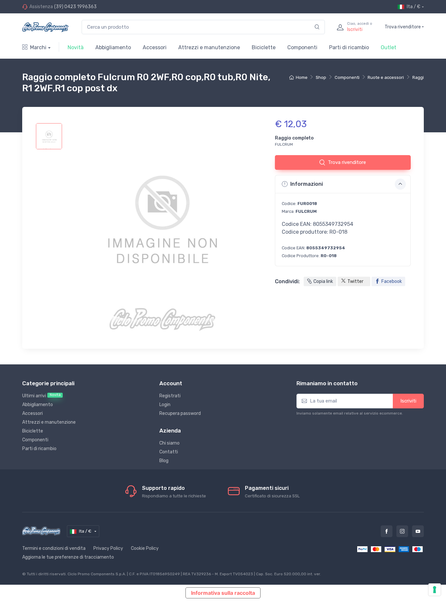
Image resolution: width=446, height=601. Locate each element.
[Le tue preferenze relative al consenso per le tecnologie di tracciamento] (434, 589)
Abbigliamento (113, 47)
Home (301, 77)
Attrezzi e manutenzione (209, 47)
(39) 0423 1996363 (75, 6)
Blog (163, 460)
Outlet (388, 47)
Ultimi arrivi (41, 396)
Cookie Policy (145, 548)
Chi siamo (169, 443)
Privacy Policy (108, 548)
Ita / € (413, 6)
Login (164, 404)
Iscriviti (408, 401)
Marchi (38, 47)
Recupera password (180, 413)
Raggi (418, 77)
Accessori (155, 47)
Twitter (355, 281)
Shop (321, 77)
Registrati (170, 396)
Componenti (302, 47)
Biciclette (264, 47)
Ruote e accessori (386, 77)
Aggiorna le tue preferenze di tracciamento (68, 557)
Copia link (323, 281)
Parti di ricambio (349, 47)
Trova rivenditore (403, 27)
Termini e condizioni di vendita (54, 548)
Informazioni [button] (306, 184)
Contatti (168, 452)
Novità (76, 47)
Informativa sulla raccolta (223, 593)
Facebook (391, 281)
